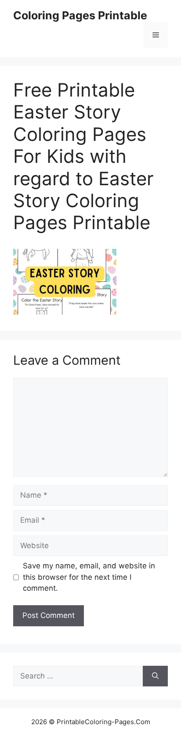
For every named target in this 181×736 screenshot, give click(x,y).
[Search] (155, 676)
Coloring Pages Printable (80, 15)
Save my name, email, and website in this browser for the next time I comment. (89, 576)
